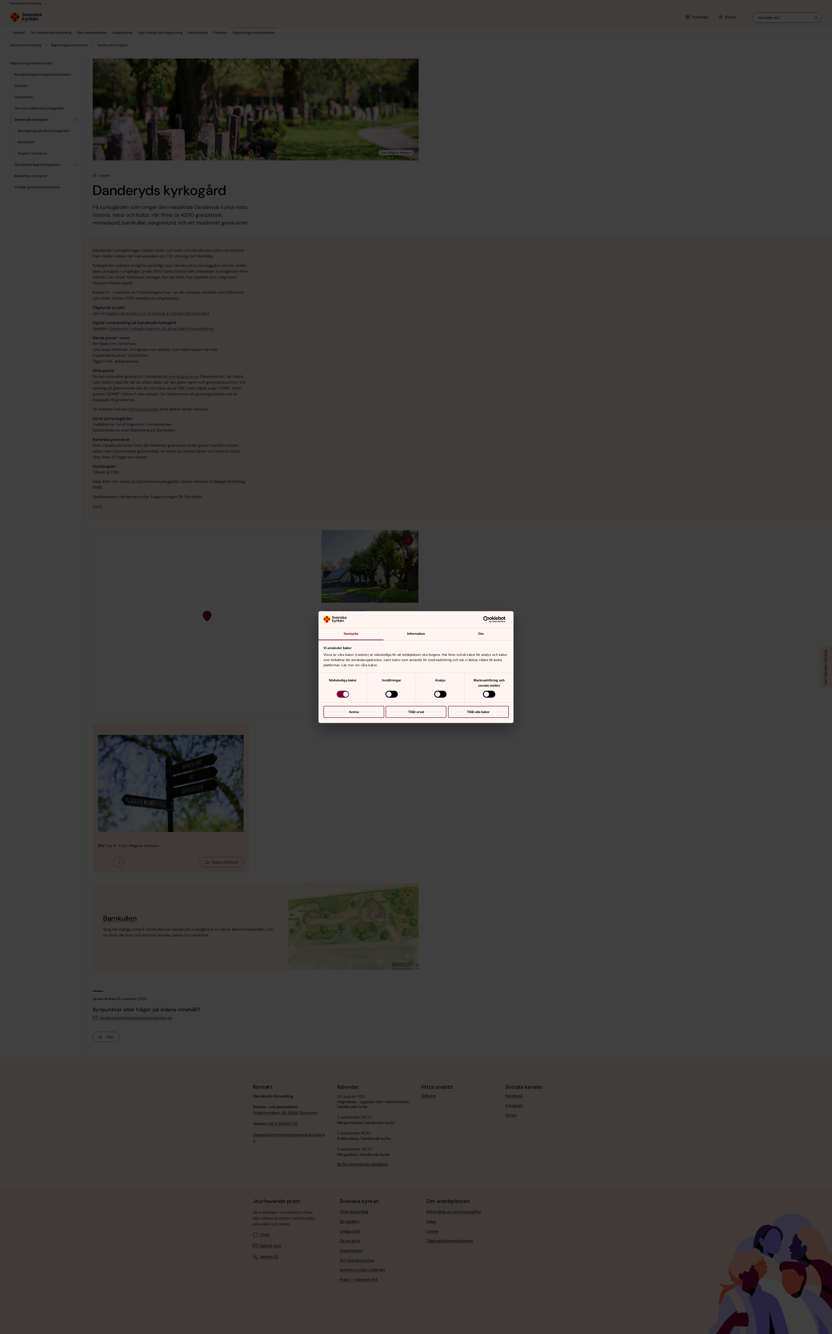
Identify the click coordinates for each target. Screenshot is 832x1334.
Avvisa (354, 712)
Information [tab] (416, 633)
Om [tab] (481, 633)
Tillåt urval (416, 712)
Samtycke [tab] (351, 633)
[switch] (391, 694)
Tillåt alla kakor (478, 712)
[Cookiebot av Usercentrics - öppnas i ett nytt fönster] (490, 619)
